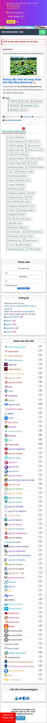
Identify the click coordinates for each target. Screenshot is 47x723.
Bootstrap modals (16, 189)
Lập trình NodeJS (16, 159)
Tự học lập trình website (19, 245)
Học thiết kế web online (19, 202)
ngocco (33, 306)
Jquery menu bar (16, 150)
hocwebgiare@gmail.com (23, 714)
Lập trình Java (14, 223)
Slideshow (14, 105)
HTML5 (11, 210)
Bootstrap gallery (16, 167)
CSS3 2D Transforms (18, 154)
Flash (32, 193)
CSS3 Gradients (16, 141)
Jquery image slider (17, 163)
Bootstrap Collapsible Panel (21, 206)
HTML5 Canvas (35, 159)
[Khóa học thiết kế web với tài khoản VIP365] (17, 21)
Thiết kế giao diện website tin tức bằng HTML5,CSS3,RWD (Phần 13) (20, 41)
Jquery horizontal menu (19, 180)
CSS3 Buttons (15, 232)
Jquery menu (32, 240)
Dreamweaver (33, 146)
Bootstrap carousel (18, 110)
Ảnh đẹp (25, 101)
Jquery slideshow (16, 137)
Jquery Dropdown (16, 184)
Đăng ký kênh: (16, 12)
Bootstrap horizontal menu (20, 236)
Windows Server (16, 197)
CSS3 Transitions (33, 232)
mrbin (6, 306)
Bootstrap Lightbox (17, 193)
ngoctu (12, 306)
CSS (30, 197)
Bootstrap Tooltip (25, 172)
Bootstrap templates (17, 176)
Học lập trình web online (19, 219)
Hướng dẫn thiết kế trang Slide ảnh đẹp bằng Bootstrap (22, 81)
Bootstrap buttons (16, 249)
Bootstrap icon (15, 240)
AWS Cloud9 (34, 249)
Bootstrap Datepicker (18, 227)
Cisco (11, 172)
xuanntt (9, 332)
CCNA (33, 163)
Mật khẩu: (23, 277)
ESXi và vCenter (35, 150)
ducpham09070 (22, 306)
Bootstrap (37, 101)
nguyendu (8, 309)
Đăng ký (11, 22)
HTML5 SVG (33, 141)
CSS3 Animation (35, 167)
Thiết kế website (16, 146)
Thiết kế (13, 101)
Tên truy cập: (23, 269)
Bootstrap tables (26, 210)
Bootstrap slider (30, 105)
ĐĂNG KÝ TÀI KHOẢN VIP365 (8, 717)
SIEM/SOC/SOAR (16, 215)
